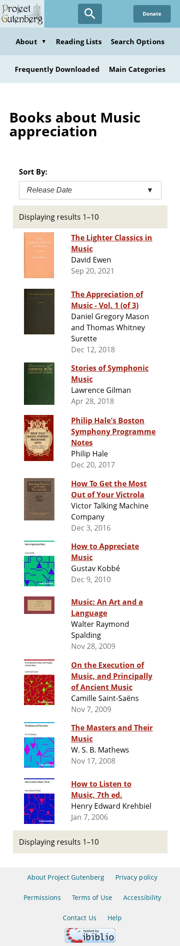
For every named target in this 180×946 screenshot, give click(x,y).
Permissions (42, 897)
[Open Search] (90, 14)
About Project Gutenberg (65, 877)
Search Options (137, 41)
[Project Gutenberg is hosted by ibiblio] (90, 940)
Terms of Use (92, 897)
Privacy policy (136, 877)
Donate (152, 13)
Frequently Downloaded (57, 69)
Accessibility (142, 897)
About (31, 41)
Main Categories (137, 69)
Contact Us (79, 917)
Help (115, 917)
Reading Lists (79, 41)
